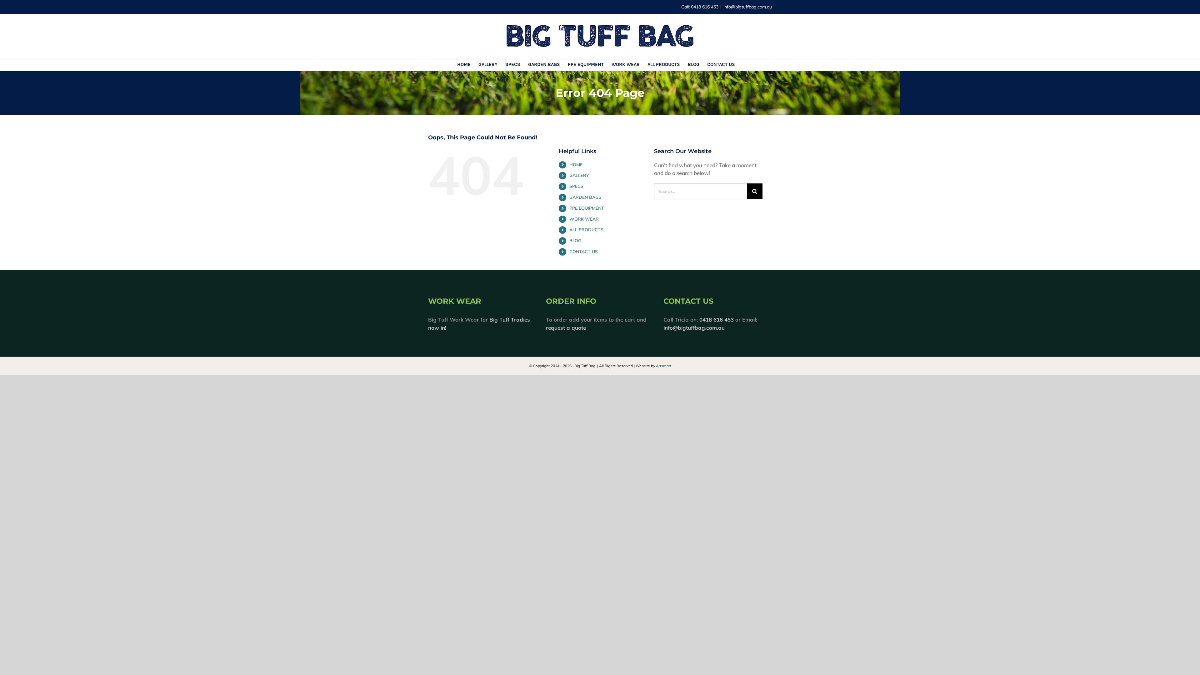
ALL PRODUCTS (586, 229)
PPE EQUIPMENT (586, 208)
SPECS (576, 186)
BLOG (575, 240)
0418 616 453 (716, 319)
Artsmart (663, 365)
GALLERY (579, 175)
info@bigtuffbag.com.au (747, 7)
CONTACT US (583, 251)
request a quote (566, 327)
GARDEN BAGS (585, 197)
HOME (575, 165)
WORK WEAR (584, 219)
